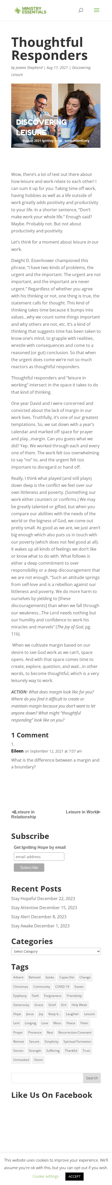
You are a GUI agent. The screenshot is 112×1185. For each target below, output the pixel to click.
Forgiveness (52, 995)
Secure (34, 1041)
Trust (86, 1050)
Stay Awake (22, 926)
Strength (35, 1050)
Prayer (18, 1032)
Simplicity (51, 1041)
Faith (35, 995)
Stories (18, 1050)
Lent (16, 1023)
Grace (38, 1005)
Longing (30, 1023)
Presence (35, 1032)
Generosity (21, 1005)
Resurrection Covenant (74, 1032)
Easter (79, 986)
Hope (17, 1014)
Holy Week (79, 1005)
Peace (70, 1023)
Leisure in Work (81, 812)
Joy (41, 1014)
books (50, 977)
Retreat (18, 1041)
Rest (50, 1032)
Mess (57, 1023)
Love (44, 1023)
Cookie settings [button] (46, 1176)
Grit (63, 1005)
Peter (84, 1023)
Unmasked (21, 1059)
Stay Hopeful (23, 898)
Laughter (72, 1014)
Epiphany (20, 995)
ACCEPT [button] (74, 1176)
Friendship (74, 995)
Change (85, 977)
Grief (52, 1005)
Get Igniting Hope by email (40, 847)
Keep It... (54, 1014)
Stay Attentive (24, 907)
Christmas (20, 986)
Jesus (30, 1014)
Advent (18, 977)
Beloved (34, 977)
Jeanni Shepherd (29, 67)
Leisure (89, 1014)
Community (41, 986)
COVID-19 (62, 986)
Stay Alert (20, 917)
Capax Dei (66, 977)
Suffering (53, 1050)
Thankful (71, 1050)
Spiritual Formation (77, 1041)
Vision (38, 1059)
